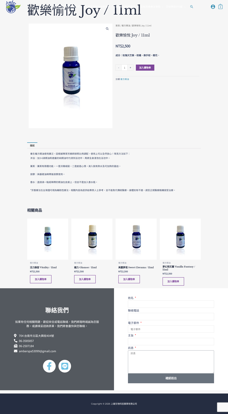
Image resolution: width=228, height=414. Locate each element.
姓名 (131, 298)
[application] (81, 6)
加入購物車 (145, 67)
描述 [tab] (32, 145)
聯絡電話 (133, 310)
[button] (66, 6)
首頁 (118, 25)
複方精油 (126, 25)
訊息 (131, 348)
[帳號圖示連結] (213, 6)
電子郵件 (134, 323)
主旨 (131, 335)
